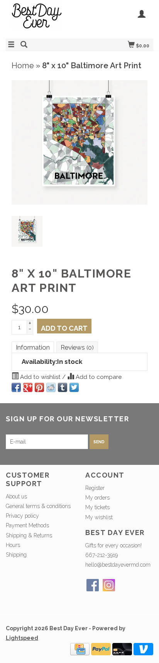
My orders (97, 498)
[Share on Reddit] (51, 387)
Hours (13, 545)
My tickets (97, 507)
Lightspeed (22, 638)
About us (16, 496)
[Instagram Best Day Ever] (109, 585)
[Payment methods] (80, 649)
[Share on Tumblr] (62, 387)
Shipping (16, 555)
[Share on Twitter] (74, 387)
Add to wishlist (40, 377)
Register (95, 488)
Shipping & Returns (29, 535)
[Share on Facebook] (16, 387)
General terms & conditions (38, 506)
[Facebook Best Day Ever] (92, 585)
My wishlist (99, 517)
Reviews (77, 347)
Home (23, 65)
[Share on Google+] (27, 387)
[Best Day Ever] (43, 18)
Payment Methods (27, 525)
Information (33, 347)
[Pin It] (39, 387)
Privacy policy (22, 516)
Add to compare (98, 377)
